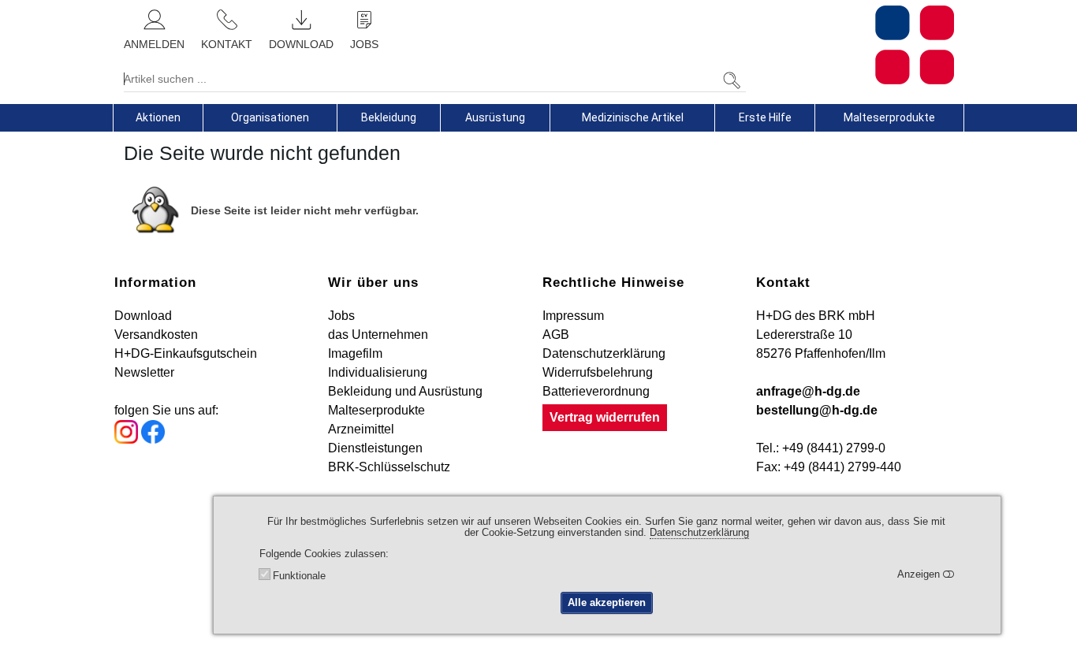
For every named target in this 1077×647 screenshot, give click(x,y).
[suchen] (731, 81)
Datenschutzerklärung (603, 353)
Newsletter (144, 372)
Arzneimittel (361, 429)
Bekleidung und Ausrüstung (405, 391)
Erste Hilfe (765, 117)
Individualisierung (377, 372)
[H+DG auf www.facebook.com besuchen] (153, 439)
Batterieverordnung (596, 391)
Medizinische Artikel (633, 117)
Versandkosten (156, 334)
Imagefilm (355, 353)
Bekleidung (388, 117)
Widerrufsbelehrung (597, 372)
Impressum (573, 315)
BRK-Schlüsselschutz (389, 467)
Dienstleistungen (375, 448)
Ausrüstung (495, 117)
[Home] (855, 45)
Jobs (341, 315)
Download (143, 315)
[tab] (158, 117)
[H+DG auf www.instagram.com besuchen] (126, 439)
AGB (555, 334)
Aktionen (158, 117)
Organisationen (270, 117)
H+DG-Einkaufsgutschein (185, 353)
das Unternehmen (378, 334)
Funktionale (299, 576)
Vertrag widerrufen (605, 417)
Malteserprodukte (889, 117)
